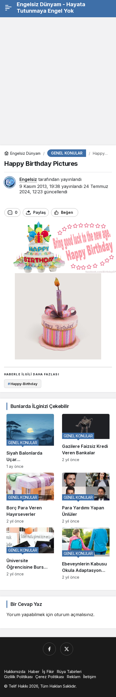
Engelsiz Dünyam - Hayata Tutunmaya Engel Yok (51, 7)
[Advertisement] (58, 79)
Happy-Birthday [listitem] (22, 384)
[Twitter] (66, 649)
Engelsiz (28, 179)
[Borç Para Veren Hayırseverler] (30, 498)
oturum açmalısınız (73, 614)
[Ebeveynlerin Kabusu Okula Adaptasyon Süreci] (86, 553)
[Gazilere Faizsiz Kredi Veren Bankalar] (86, 441)
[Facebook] (49, 649)
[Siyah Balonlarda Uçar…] (30, 441)
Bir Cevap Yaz (26, 604)
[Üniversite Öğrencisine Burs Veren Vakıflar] (30, 553)
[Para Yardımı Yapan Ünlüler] (86, 498)
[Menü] (8, 7)
